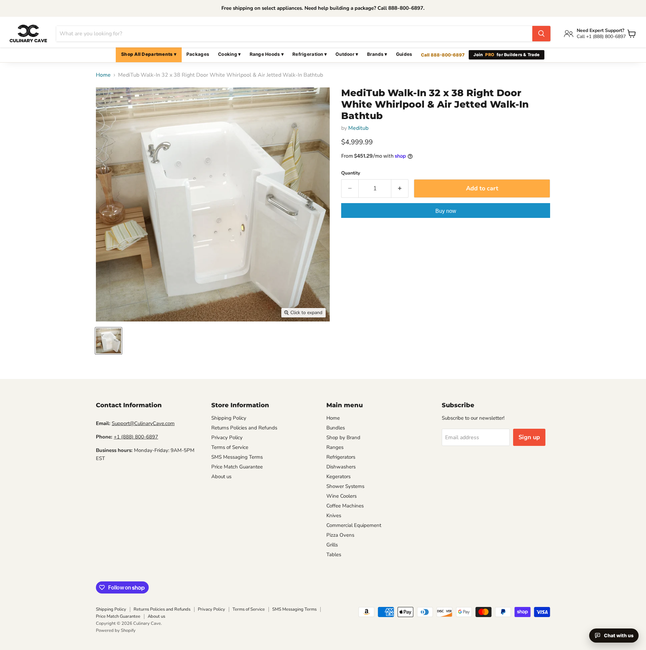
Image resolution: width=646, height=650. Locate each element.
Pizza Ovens (340, 535)
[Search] (541, 33)
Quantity (350, 173)
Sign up (529, 437)
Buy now (445, 211)
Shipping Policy (228, 418)
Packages (197, 54)
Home (103, 75)
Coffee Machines (345, 505)
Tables (333, 554)
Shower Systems (345, 486)
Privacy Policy (227, 437)
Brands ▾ (377, 54)
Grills (332, 544)
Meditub (358, 128)
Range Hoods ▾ (267, 54)
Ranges (335, 447)
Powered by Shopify (116, 630)
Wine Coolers (341, 496)
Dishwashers (341, 466)
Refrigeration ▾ (309, 54)
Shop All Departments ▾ (148, 54)
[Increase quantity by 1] (399, 188)
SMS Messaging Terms (237, 457)
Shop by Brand (343, 437)
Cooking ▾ (229, 54)
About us (221, 476)
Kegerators (338, 476)
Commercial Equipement (353, 525)
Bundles (335, 427)
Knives (333, 515)
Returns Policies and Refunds (244, 427)
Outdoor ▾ (346, 54)
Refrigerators (340, 457)
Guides (404, 54)
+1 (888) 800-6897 (136, 436)
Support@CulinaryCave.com (143, 423)
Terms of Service (229, 447)
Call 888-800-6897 (443, 55)
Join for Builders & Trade (506, 54)
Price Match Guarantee (237, 466)
